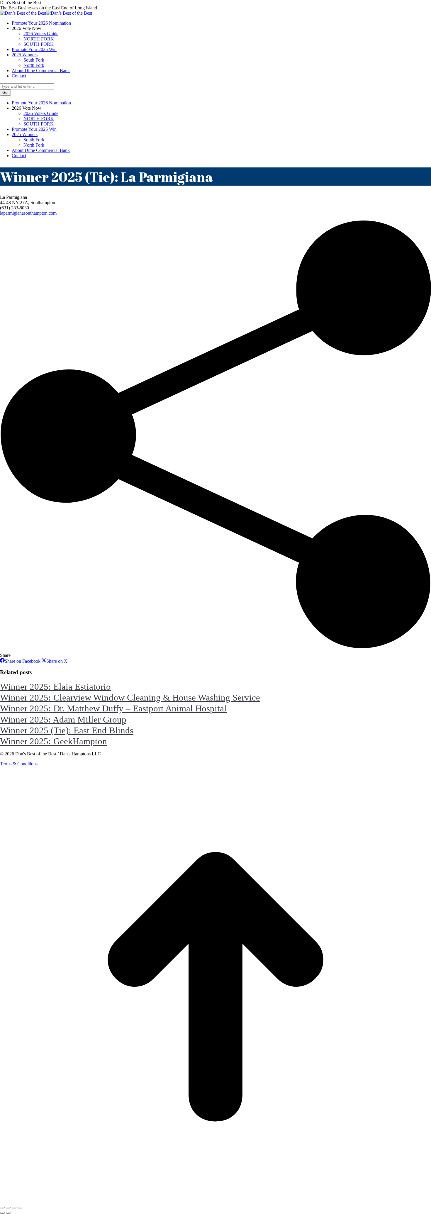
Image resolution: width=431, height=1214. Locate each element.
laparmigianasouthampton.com (28, 213)
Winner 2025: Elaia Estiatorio (55, 686)
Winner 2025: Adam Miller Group (63, 719)
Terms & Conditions (19, 763)
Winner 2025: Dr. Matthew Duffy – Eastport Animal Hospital (113, 708)
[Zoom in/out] (20, 1207)
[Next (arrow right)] (8, 1213)
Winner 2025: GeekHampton (53, 741)
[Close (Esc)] (2, 1207)
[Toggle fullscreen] (14, 1207)
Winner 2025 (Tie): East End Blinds (66, 730)
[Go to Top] (215, 1200)
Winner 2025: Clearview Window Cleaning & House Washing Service (130, 697)
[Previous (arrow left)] (2, 1213)
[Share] (8, 1207)
